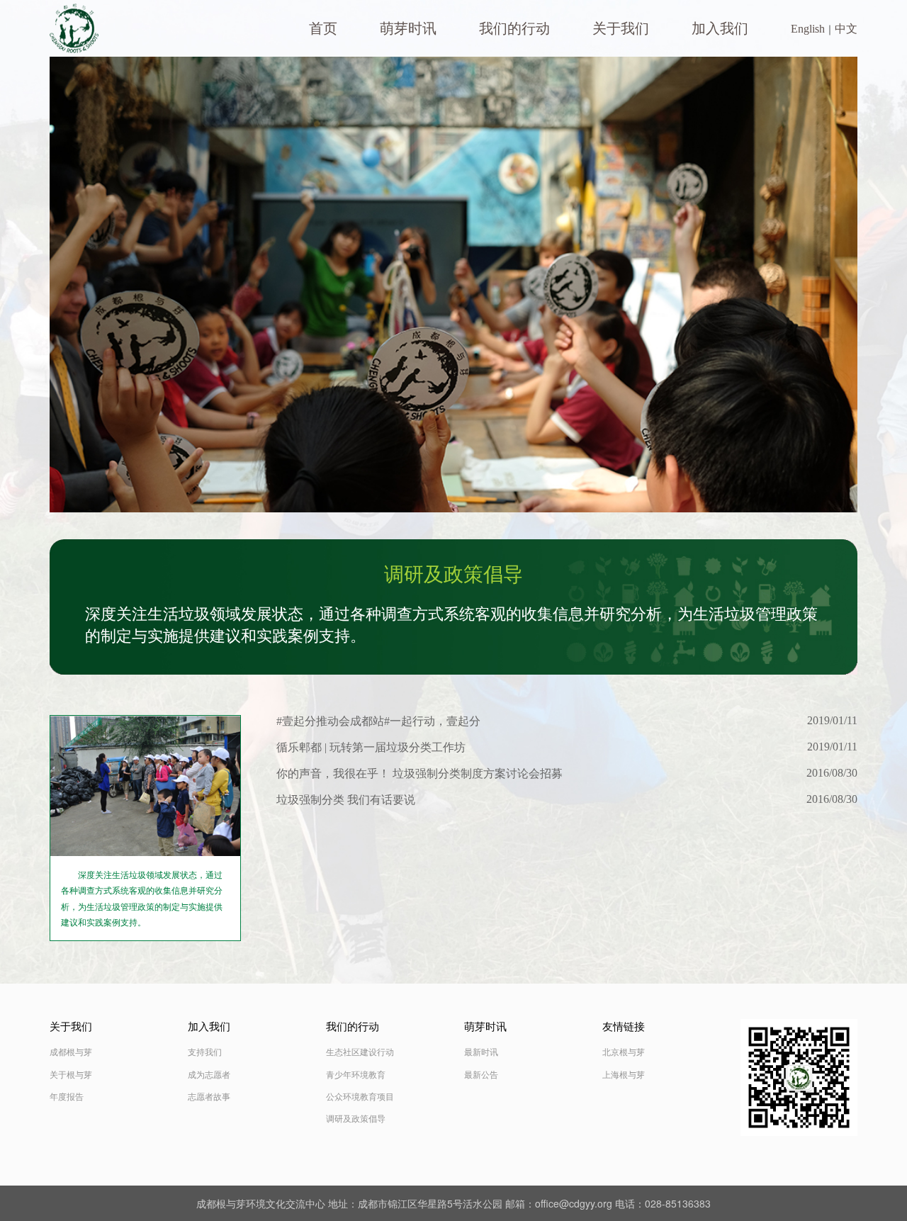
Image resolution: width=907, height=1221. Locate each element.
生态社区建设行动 (360, 1052)
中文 (846, 29)
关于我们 (620, 28)
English (808, 29)
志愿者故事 (209, 1097)
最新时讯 (481, 1052)
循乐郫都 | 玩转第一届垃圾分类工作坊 (371, 747)
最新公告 (481, 1075)
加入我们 (720, 28)
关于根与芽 (71, 1075)
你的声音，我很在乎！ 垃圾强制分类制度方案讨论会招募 (419, 773)
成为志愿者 (209, 1075)
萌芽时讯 (408, 28)
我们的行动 (514, 28)
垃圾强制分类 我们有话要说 (345, 800)
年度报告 (67, 1097)
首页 (323, 28)
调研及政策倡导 (355, 1119)
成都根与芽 (71, 1052)
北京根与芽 (623, 1052)
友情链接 (623, 1026)
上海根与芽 (623, 1075)
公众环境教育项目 (360, 1097)
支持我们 (205, 1052)
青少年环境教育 (355, 1075)
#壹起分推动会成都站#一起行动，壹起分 (378, 721)
